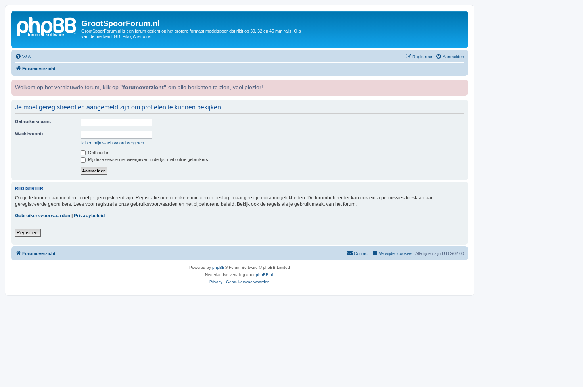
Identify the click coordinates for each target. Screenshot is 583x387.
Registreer (28, 233)
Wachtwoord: (29, 133)
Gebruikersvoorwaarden (42, 215)
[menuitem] (23, 56)
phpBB (218, 267)
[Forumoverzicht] (47, 25)
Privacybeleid (89, 215)
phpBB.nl (264, 274)
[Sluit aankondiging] (461, 85)
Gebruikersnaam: (33, 121)
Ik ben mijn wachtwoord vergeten (112, 142)
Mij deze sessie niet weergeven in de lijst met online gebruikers (147, 159)
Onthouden (98, 152)
